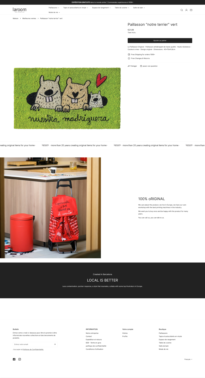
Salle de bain (164, 346)
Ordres (125, 333)
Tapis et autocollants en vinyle (170, 336)
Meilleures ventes (29, 18)
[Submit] (54, 344)
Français (187, 359)
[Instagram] (19, 359)
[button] (54, 7)
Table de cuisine (165, 343)
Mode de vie (163, 349)
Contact (89, 336)
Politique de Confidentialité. (33, 349)
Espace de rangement (167, 340)
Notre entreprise (92, 333)
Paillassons (163, 333)
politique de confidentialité (96, 346)
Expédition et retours (94, 340)
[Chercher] (181, 10)
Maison (15, 18)
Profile (124, 336)
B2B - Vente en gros (93, 343)
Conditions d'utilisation (94, 349)
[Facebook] (14, 359)
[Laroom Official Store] (20, 10)
